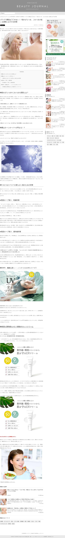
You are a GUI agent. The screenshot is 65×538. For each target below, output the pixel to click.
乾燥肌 (29, 521)
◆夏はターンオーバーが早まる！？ (8, 76)
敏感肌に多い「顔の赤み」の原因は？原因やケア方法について (21, 508)
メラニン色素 (16, 521)
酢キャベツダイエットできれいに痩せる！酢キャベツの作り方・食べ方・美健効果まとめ (58, 83)
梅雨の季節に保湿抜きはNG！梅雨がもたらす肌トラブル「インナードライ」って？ (58, 114)
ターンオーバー (7, 521)
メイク (54, 144)
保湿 (25, 521)
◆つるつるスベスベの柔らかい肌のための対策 (11, 78)
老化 (12, 521)
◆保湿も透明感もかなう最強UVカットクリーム (11, 86)
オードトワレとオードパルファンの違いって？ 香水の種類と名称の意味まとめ (58, 64)
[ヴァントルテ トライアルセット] (55, 19)
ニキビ (36, 521)
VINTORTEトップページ (26, 533)
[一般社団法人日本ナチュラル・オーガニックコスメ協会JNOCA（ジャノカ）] (55, 39)
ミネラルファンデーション (51, 140)
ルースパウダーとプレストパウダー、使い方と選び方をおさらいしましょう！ (58, 77)
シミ (60, 142)
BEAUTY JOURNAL (20, 16)
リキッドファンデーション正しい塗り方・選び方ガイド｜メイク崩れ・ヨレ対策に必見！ (58, 120)
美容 (63, 142)
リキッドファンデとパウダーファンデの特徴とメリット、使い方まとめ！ (58, 126)
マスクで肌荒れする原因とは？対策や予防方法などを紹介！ (21, 499)
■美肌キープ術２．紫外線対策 (8, 82)
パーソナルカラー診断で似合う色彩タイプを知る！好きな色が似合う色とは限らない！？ (58, 89)
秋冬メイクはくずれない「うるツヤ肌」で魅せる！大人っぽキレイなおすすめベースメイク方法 (58, 107)
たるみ (32, 521)
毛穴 (48, 144)
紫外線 (9, 523)
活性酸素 (21, 521)
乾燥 (39, 521)
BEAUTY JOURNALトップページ (37, 533)
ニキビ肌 (54, 142)
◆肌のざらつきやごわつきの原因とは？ (8, 74)
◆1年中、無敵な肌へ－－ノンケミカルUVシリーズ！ (11, 84)
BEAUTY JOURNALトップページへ (8, 482)
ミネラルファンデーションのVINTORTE (7, 16)
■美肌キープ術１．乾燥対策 (6, 80)
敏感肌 (2, 521)
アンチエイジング (4, 523)
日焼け (13, 523)
